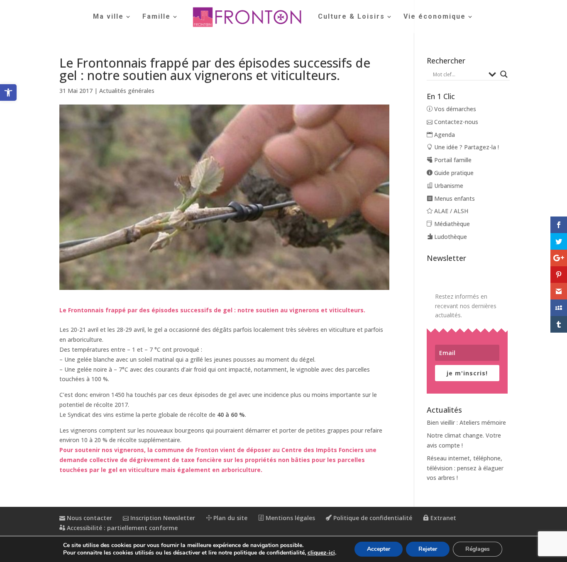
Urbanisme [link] (448, 186)
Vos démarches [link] (454, 109)
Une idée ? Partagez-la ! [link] (466, 147)
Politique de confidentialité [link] (372, 518)
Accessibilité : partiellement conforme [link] (121, 528)
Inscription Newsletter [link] (162, 518)
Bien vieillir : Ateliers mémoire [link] (466, 422)
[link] (8, 92)
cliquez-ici (321, 553)
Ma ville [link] (108, 17)
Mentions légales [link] (289, 518)
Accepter (378, 549)
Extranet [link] (442, 518)
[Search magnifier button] (504, 74)
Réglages (477, 549)
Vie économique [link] (434, 17)
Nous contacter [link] (88, 518)
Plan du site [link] (229, 518)
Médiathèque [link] (451, 224)
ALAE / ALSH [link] (450, 211)
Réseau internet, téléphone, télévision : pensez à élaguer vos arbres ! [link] (465, 468)
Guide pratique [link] (453, 173)
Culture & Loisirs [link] (351, 17)
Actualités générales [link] (126, 91)
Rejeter (427, 549)
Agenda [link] (444, 135)
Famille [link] (156, 17)
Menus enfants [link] (454, 198)
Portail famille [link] (452, 160)
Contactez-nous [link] (455, 122)
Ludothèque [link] (450, 237)
